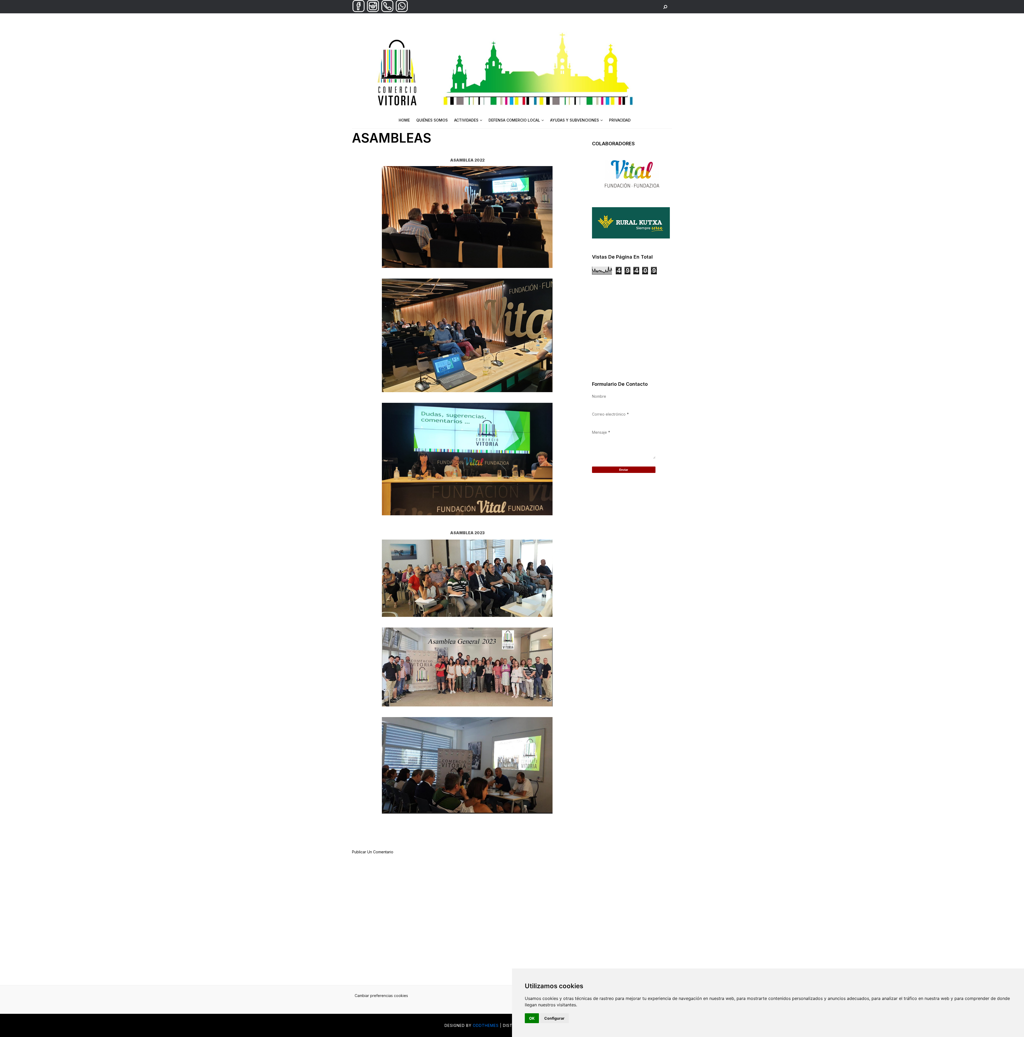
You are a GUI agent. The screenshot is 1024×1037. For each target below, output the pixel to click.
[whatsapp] (402, 10)
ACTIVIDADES (466, 120)
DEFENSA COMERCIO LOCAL (514, 120)
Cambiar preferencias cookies (381, 995)
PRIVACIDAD (620, 120)
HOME (404, 120)
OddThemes (486, 1025)
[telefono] (387, 10)
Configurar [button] (554, 1018)
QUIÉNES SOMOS (432, 120)
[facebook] (359, 10)
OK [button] (532, 1018)
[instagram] (373, 10)
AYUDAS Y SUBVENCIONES (574, 120)
